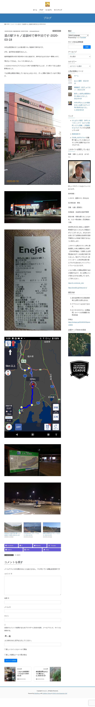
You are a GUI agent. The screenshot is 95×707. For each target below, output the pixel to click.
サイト (6, 616)
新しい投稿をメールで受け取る (16, 655)
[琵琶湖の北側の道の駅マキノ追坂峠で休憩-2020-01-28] (13, 527)
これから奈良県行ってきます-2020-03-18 (23, 674)
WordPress (37, 693)
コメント (8, 573)
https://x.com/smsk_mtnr (76, 283)
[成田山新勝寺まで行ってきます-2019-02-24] (51, 527)
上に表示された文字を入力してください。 (18, 640)
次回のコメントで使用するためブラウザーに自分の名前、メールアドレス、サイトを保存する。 (32, 629)
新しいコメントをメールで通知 (16, 649)
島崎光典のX (76, 134)
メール (7, 607)
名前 (6, 598)
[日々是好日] (9, 674)
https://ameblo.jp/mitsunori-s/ (77, 288)
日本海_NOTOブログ (79, 137)
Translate (83, 37)
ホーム (76, 75)
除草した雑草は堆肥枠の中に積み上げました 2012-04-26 (82, 96)
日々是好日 (57, 31)
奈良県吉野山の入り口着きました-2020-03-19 (42, 674)
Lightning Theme (47, 693)
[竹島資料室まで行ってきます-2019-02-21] (32, 527)
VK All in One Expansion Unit (59, 693)
